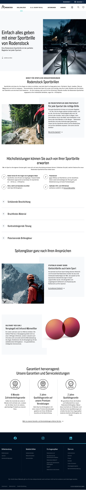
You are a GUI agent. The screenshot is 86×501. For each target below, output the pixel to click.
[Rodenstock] (7, 8)
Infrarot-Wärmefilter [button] (69, 188)
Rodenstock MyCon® (52, 460)
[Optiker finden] (72, 7)
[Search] (78, 7)
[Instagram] (43, 439)
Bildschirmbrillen (30, 455)
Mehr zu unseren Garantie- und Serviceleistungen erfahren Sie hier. (42, 421)
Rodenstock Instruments (53, 469)
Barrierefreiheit (66, 1)
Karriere (63, 7)
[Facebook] (15, 439)
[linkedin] (70, 439)
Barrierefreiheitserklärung (74, 468)
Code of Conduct (72, 463)
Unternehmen (52, 7)
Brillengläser (21, 7)
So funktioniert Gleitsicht (55, 288)
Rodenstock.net (51, 453)
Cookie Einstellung (21, 486)
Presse (69, 458)
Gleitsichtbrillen (30, 453)
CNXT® (48, 467)
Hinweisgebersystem (73, 466)
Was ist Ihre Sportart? (54, 132)
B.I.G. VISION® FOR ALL (36, 7)
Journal (3, 455)
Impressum (4, 486)
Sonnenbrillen (29, 458)
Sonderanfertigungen (7, 458)
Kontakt (70, 461)
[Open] (83, 7)
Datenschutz (12, 486)
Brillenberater (5, 453)
